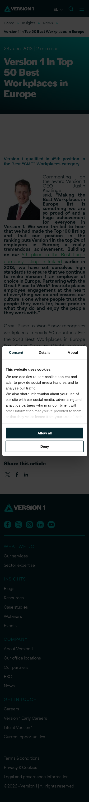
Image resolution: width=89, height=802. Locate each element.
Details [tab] (44, 352)
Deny (44, 446)
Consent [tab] (16, 352)
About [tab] (73, 352)
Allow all (44, 433)
